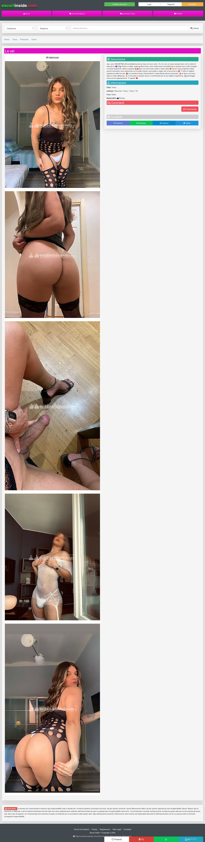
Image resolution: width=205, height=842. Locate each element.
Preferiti (179, 13)
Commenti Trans (128, 13)
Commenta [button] (190, 109)
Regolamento (105, 829)
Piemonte (24, 39)
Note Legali (117, 829)
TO (142, 839)
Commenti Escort (78, 13)
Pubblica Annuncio (120, 4)
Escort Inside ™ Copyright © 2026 (102, 832)
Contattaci (127, 829)
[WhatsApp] (166, 839)
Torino (34, 39)
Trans (14, 39)
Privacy (94, 829)
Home (27, 13)
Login (149, 4)
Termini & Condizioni (81, 829)
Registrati (171, 4)
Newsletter (192, 4)
